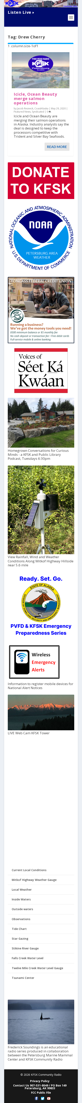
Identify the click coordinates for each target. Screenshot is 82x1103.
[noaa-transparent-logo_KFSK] (41, 270)
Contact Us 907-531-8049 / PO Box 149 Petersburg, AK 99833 (39, 1086)
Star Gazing (20, 938)
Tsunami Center (23, 978)
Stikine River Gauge (25, 948)
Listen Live (19, 12)
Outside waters (22, 909)
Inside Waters (21, 899)
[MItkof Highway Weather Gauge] (41, 553)
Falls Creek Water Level (27, 958)
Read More (57, 147)
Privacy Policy (40, 1081)
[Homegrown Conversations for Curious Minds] (41, 446)
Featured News (22, 111)
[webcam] (41, 729)
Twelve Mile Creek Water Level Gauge (37, 968)
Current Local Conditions (29, 870)
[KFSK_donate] (41, 198)
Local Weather (22, 889)
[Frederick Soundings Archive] (41, 1043)
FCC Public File (41, 1092)
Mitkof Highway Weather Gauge (34, 880)
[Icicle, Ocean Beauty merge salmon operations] (40, 70)
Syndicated (38, 111)
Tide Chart (19, 929)
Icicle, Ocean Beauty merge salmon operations (35, 98)
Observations (21, 919)
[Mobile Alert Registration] (34, 680)
